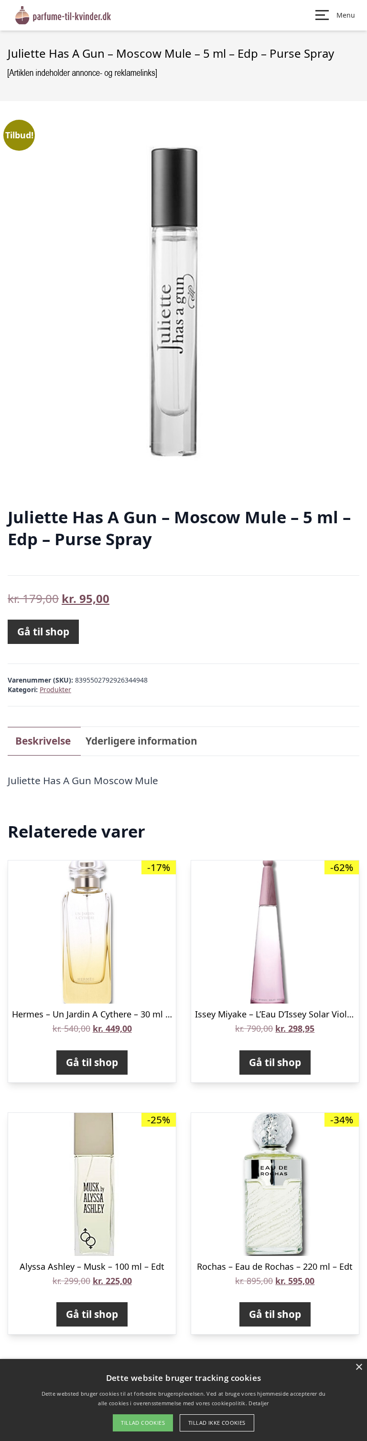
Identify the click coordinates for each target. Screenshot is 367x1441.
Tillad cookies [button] (143, 1422)
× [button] (358, 1367)
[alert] (183, 1400)
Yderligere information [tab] (141, 740)
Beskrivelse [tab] (43, 740)
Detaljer (258, 1403)
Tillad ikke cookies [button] (217, 1422)
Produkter (55, 689)
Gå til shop (43, 631)
